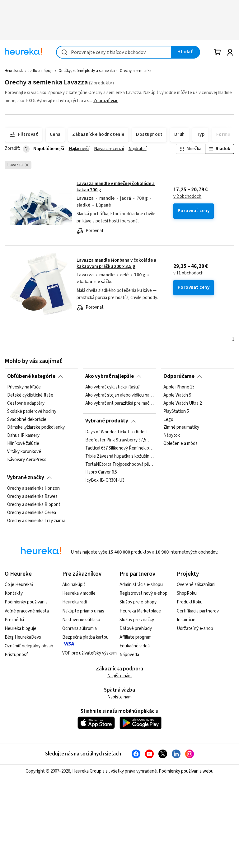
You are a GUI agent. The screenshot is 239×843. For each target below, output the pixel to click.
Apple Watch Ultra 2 (182, 403)
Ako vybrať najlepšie (109, 376)
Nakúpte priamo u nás (83, 611)
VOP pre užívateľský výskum (89, 653)
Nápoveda (129, 654)
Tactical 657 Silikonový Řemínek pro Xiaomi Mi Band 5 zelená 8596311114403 (119, 448)
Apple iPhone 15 (178, 387)
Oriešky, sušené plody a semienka (87, 71)
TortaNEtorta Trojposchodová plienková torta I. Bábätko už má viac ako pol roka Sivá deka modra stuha (119, 464)
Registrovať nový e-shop (143, 593)
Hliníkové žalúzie (23, 444)
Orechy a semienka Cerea (31, 513)
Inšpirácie (186, 620)
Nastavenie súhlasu (81, 620)
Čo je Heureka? (19, 584)
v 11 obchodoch (188, 273)
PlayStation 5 (176, 411)
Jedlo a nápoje (40, 71)
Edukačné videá (135, 646)
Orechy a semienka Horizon (33, 488)
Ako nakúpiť (73, 584)
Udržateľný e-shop (195, 628)
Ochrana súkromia (79, 628)
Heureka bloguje (20, 628)
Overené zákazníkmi (196, 584)
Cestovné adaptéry (26, 403)
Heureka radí (74, 602)
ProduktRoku (190, 602)
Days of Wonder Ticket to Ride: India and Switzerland (119, 432)
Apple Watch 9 (177, 395)
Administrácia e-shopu (141, 584)
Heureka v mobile (79, 593)
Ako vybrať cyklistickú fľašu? (112, 387)
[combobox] (113, 52)
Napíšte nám (119, 676)
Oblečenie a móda (180, 444)
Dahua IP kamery (23, 435)
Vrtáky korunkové (24, 452)
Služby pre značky (137, 620)
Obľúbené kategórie (31, 376)
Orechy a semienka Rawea (32, 496)
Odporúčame (178, 376)
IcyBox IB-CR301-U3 (104, 480)
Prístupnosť (16, 654)
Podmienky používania (26, 602)
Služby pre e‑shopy (138, 602)
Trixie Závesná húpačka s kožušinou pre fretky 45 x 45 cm (119, 456)
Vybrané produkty (106, 421)
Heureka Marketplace (140, 611)
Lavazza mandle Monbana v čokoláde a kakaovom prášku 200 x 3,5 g (116, 263)
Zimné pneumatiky (181, 427)
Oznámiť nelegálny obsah (29, 646)
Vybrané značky (25, 477)
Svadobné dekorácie (26, 419)
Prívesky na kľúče (24, 387)
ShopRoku (187, 593)
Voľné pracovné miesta (27, 611)
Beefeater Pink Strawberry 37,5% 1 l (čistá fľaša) (119, 440)
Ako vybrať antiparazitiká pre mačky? (119, 403)
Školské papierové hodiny (31, 411)
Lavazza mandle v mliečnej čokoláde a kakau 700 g (116, 186)
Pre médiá (14, 620)
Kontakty (14, 593)
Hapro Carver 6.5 (101, 472)
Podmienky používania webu (186, 771)
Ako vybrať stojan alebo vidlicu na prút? (119, 395)
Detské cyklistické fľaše (30, 395)
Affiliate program (136, 637)
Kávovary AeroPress (26, 460)
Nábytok (171, 435)
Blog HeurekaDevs (23, 637)
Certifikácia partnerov (198, 611)
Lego (168, 419)
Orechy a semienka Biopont (33, 505)
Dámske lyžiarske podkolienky (36, 427)
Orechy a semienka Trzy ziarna (36, 520)
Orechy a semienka (136, 71)
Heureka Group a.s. (90, 771)
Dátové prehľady (136, 628)
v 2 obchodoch (187, 196)
